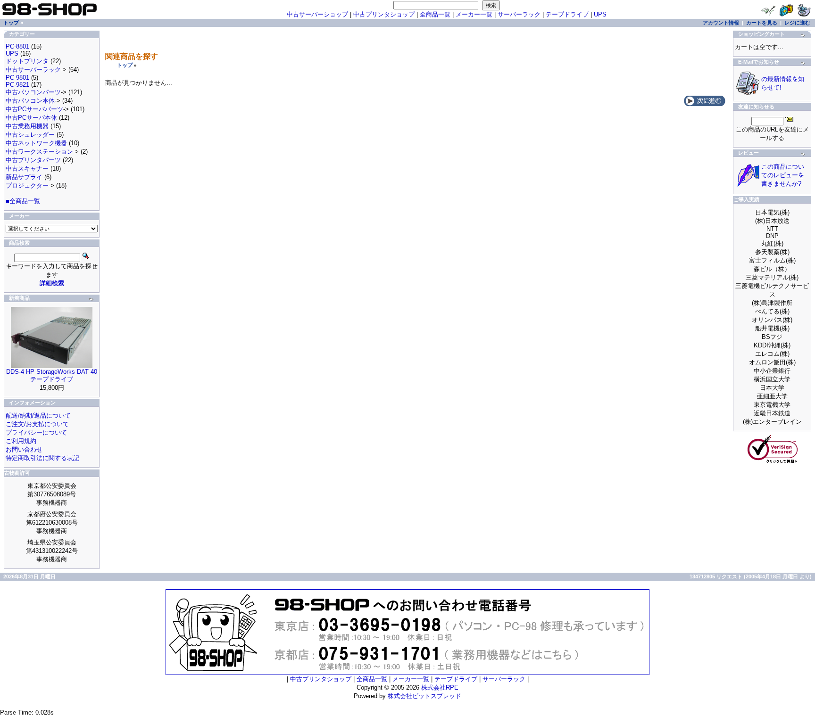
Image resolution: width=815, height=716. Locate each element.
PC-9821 (17, 84)
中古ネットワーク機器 (36, 143)
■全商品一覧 (23, 201)
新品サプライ (24, 177)
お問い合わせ (24, 449)
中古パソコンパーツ (33, 92)
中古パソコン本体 (30, 100)
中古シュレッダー (30, 134)
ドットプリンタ (27, 61)
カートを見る (761, 22)
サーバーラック (519, 14)
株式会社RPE (439, 687)
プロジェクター (27, 185)
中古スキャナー (27, 168)
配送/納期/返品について (38, 415)
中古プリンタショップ (384, 14)
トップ (125, 65)
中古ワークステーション (39, 151)
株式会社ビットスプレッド (424, 696)
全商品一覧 (435, 14)
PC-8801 (17, 46)
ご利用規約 (21, 440)
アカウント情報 (721, 22)
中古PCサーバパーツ (34, 109)
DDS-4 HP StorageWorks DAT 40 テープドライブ (51, 375)
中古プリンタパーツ (33, 160)
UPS (600, 14)
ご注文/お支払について (37, 424)
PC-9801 (17, 77)
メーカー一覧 (474, 14)
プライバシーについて (36, 432)
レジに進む (797, 22)
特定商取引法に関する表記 (42, 457)
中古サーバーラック (33, 69)
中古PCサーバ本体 (31, 117)
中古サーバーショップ (317, 14)
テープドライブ (567, 14)
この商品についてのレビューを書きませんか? (782, 175)
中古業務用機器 (27, 126)
